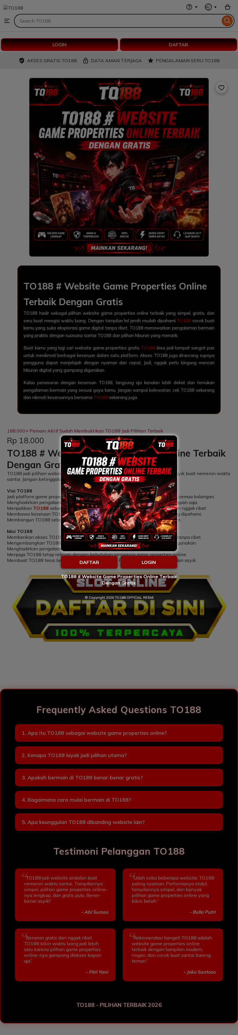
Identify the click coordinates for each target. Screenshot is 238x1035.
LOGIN (149, 562)
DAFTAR (89, 562)
